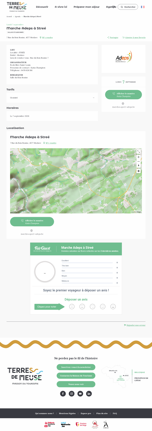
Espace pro (86, 413)
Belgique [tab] (140, 372)
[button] (128, 7)
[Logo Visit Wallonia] (65, 424)
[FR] (143, 7)
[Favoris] (113, 7)
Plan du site (102, 413)
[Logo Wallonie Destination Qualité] (95, 425)
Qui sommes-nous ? (44, 413)
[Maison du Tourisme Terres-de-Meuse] (17, 7)
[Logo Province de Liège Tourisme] (81, 424)
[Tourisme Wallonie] (50, 424)
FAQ (115, 413)
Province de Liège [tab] (141, 379)
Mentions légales (67, 413)
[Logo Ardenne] (105, 424)
